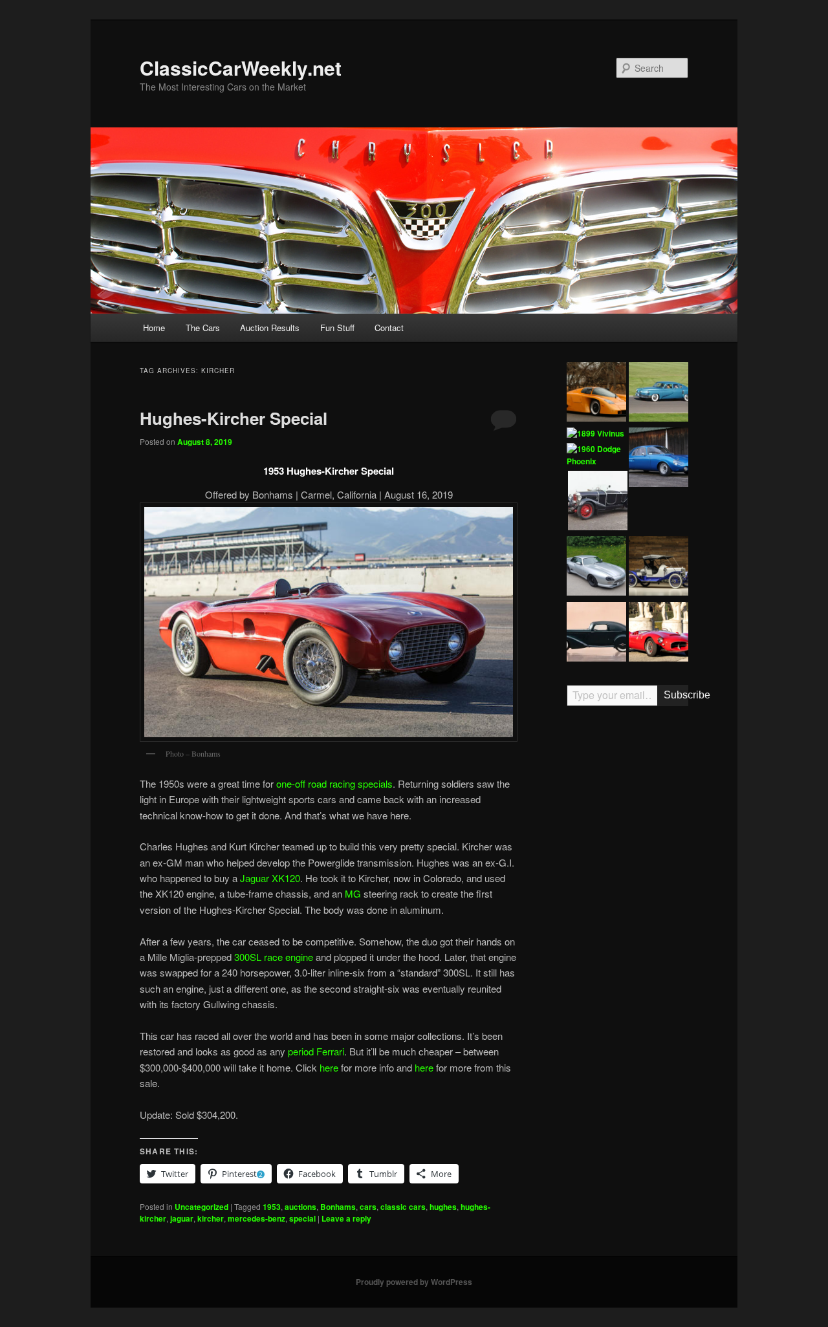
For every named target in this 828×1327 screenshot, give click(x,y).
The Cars (203, 327)
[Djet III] (658, 459)
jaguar (181, 1218)
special (302, 1218)
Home (154, 327)
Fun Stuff (337, 327)
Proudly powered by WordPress (414, 1282)
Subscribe (676, 694)
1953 (272, 1207)
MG (353, 893)
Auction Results (270, 327)
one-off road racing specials (334, 783)
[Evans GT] (596, 394)
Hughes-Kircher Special (233, 418)
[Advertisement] (627, 917)
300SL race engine (273, 957)
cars (368, 1207)
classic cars (403, 1207)
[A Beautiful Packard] (596, 633)
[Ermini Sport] (658, 633)
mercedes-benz (256, 1218)
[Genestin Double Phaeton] (597, 502)
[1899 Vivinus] (595, 433)
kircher (210, 1218)
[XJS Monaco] (596, 567)
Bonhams (338, 1207)
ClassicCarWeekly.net (241, 67)
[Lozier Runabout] (658, 567)
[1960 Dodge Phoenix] (596, 455)
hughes (443, 1207)
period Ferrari (314, 1051)
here (329, 1067)
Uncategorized (201, 1207)
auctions (300, 1207)
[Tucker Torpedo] (658, 394)
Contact (389, 327)
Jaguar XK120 (270, 878)
